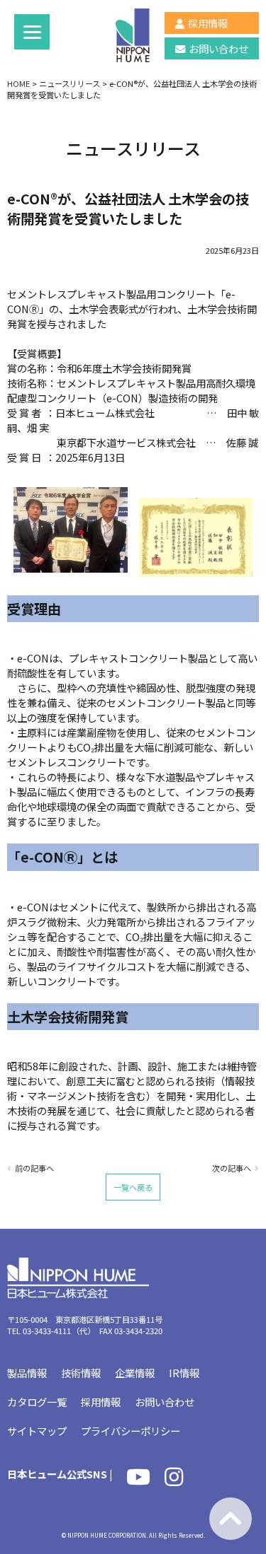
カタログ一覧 (37, 1401)
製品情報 (27, 1372)
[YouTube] (138, 1480)
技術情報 (81, 1372)
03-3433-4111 (47, 1330)
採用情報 (208, 23)
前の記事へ (34, 1168)
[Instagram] (174, 1480)
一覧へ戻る (133, 1187)
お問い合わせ (218, 48)
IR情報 (184, 1372)
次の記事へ (231, 1168)
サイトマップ (37, 1430)
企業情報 (135, 1372)
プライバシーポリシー (130, 1430)
